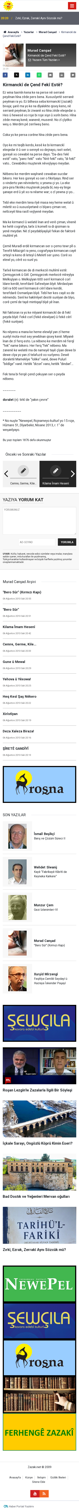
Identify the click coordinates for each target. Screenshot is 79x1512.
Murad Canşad (48, 32)
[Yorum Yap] (73, 75)
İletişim (41, 1477)
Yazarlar (29, 32)
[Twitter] (16, 75)
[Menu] (72, 5)
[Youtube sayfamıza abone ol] (35, 1493)
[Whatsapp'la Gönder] (39, 75)
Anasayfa (13, 32)
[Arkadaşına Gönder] (50, 75)
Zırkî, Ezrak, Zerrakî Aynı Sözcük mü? (38, 18)
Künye (29, 1477)
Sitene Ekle (38, 1482)
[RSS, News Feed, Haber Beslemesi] (44, 1493)
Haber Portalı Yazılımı (21, 1506)
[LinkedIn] (27, 75)
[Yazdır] (61, 75)
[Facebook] (5, 75)
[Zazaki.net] (8, 5)
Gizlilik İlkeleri (58, 1477)
